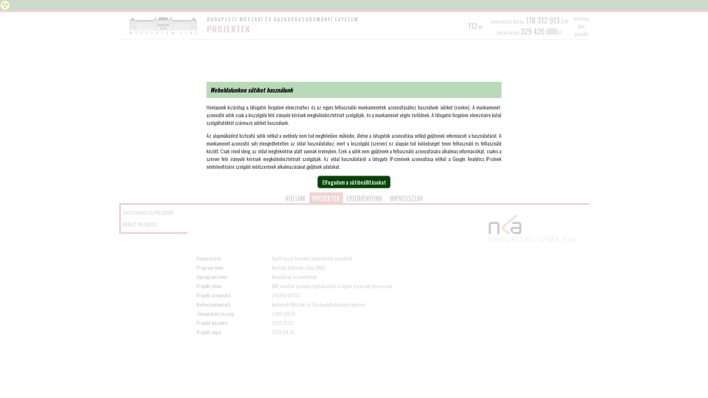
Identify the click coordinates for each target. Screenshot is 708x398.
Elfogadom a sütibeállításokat (354, 182)
